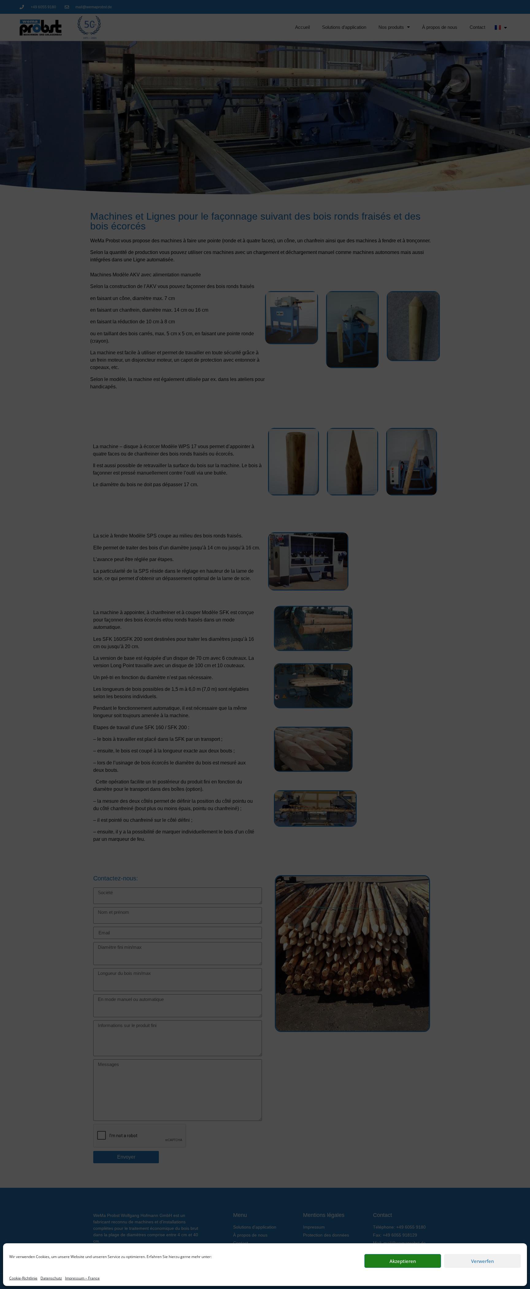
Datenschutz (51, 1278)
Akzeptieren (403, 1261)
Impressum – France (82, 1278)
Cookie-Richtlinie (23, 1278)
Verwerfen (482, 1261)
